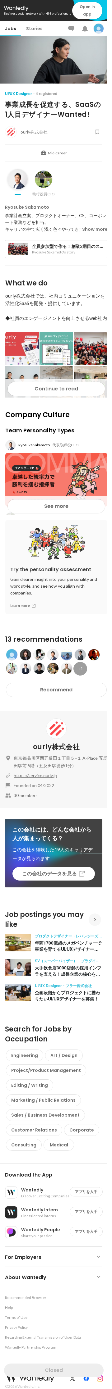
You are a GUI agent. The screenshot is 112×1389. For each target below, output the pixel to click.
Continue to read (56, 388)
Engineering (24, 1055)
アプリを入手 (86, 1191)
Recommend (56, 689)
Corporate (81, 1130)
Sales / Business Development (45, 1115)
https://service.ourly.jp (35, 775)
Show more (95, 229)
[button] (56, 1175)
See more (56, 506)
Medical (59, 1145)
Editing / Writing (29, 1085)
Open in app (87, 10)
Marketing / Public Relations (43, 1100)
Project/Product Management (46, 1070)
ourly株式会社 (56, 747)
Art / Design (63, 1055)
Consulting (23, 1145)
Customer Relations (34, 1130)
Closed (54, 1370)
